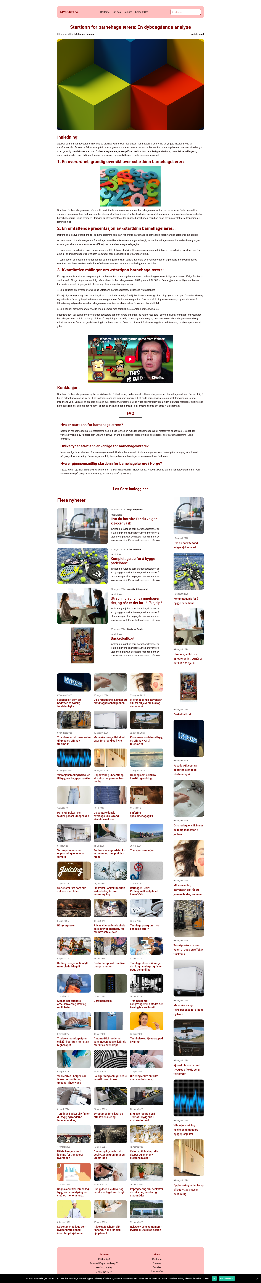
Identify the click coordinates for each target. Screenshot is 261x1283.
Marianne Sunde (135, 629)
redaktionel (197, 34)
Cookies (128, 12)
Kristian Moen (134, 549)
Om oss (117, 12)
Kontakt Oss (141, 12)
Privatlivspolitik (226, 1278)
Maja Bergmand (135, 509)
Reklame (105, 12)
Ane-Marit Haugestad (137, 589)
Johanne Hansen (84, 34)
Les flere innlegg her (130, 489)
